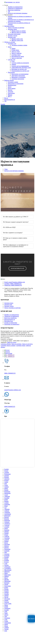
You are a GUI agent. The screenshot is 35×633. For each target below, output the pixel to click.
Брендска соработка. (14, 10)
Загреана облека (9, 26)
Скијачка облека (6, 344)
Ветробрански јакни (17, 56)
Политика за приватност (11, 324)
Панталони (11, 72)
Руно (13, 61)
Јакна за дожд (15, 51)
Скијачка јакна (15, 55)
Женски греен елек (17, 40)
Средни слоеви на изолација (20, 63)
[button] (17, 268)
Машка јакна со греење (18, 31)
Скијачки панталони (17, 79)
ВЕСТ (10, 96)
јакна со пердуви (16, 58)
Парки (13, 48)
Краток (10, 90)
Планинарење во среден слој (20, 71)
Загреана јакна (12, 29)
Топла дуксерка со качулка (16, 27)
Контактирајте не (9, 99)
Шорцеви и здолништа (18, 77)
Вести (6, 98)
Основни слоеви (13, 82)
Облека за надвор (9, 42)
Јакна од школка (16, 53)
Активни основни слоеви (19, 45)
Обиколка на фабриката (15, 8)
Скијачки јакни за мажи (8, 345)
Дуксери (10, 91)
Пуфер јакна (15, 50)
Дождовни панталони (18, 75)
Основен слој (12, 43)
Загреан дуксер (12, 35)
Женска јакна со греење (18, 32)
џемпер (13, 64)
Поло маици (11, 88)
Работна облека (9, 80)
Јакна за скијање (16, 344)
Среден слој (11, 59)
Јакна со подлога (27, 344)
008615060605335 (9, 406)
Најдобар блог (8, 321)
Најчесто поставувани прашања (17, 13)
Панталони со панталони (15, 83)
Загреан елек (12, 37)
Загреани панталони (14, 34)
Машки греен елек (17, 39)
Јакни (9, 47)
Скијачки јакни (20, 345)
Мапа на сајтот (11, 342)
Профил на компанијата (15, 7)
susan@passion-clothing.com (12, 390)
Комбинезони (12, 85)
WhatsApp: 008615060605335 (13, 285)
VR (9, 11)
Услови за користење (10, 322)
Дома (6, 169)
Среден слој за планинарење (20, 66)
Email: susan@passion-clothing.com (14, 282)
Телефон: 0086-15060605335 (12, 283)
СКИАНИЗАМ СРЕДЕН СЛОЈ (21, 67)
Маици (10, 95)
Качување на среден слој (19, 69)
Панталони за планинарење (19, 74)
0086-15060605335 (10, 373)
